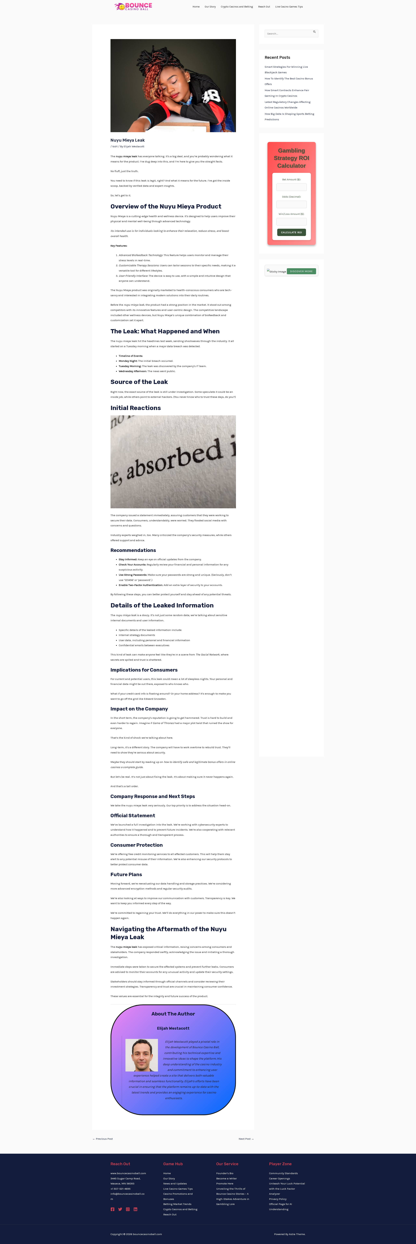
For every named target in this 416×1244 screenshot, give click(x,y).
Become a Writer (226, 1178)
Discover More (301, 271)
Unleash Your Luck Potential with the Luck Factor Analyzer (287, 1188)
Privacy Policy (277, 1199)
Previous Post (102, 1138)
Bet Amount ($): (291, 179)
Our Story (169, 1178)
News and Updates (175, 1183)
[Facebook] (112, 1209)
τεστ (115, 146)
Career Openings (279, 1178)
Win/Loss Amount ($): (291, 213)
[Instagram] (128, 1209)
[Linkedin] (135, 1209)
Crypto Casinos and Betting (180, 1209)
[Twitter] (120, 1209)
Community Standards (283, 1173)
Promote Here (224, 1183)
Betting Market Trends (177, 1204)
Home (167, 1173)
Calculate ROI (291, 232)
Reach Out (169, 1214)
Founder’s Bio (224, 1173)
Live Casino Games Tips (178, 1188)
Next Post (246, 1138)
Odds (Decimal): (291, 196)
